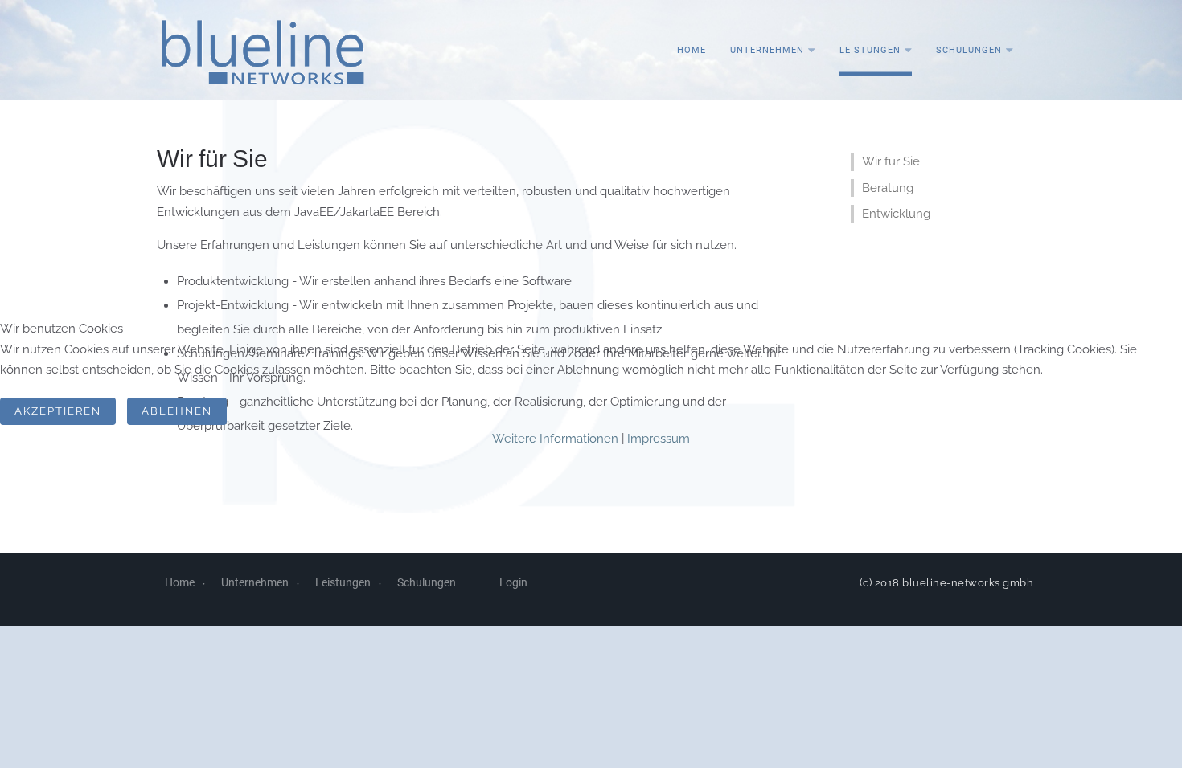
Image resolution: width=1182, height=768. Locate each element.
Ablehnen (177, 411)
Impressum (658, 438)
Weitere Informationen (555, 438)
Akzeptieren (57, 411)
